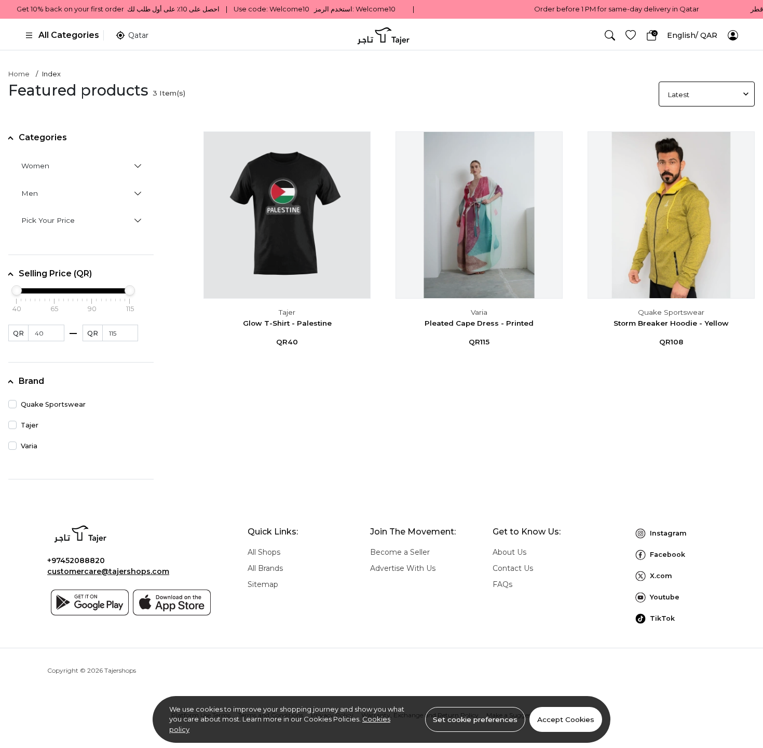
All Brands (265, 568)
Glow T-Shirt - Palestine (287, 323)
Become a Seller (400, 552)
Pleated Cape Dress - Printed (479, 323)
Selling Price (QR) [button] (55, 273)
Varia (479, 312)
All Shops (264, 552)
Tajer (287, 312)
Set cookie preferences (475, 719)
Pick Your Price (48, 220)
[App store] (172, 603)
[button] (610, 35)
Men (29, 193)
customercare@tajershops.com (108, 571)
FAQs (502, 584)
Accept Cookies (565, 719)
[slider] (16, 290)
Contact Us (513, 568)
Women (35, 166)
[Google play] (90, 603)
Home (19, 74)
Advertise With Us (402, 568)
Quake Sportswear (671, 312)
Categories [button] (43, 137)
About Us (509, 552)
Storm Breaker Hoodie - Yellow (671, 323)
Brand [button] (31, 381)
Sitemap (263, 584)
